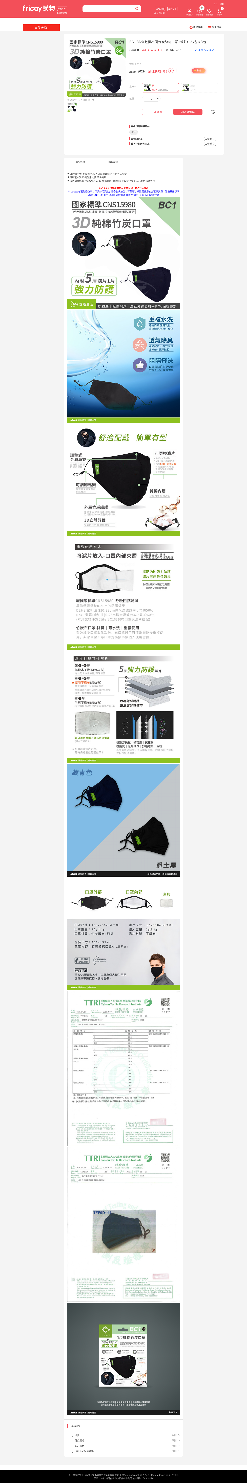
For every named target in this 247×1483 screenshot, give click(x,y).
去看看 (209, 138)
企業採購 (160, 8)
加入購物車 (188, 111)
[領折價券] (214, 27)
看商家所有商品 (204, 50)
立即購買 (156, 111)
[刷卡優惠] (196, 27)
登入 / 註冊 (218, 4)
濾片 (133, 132)
